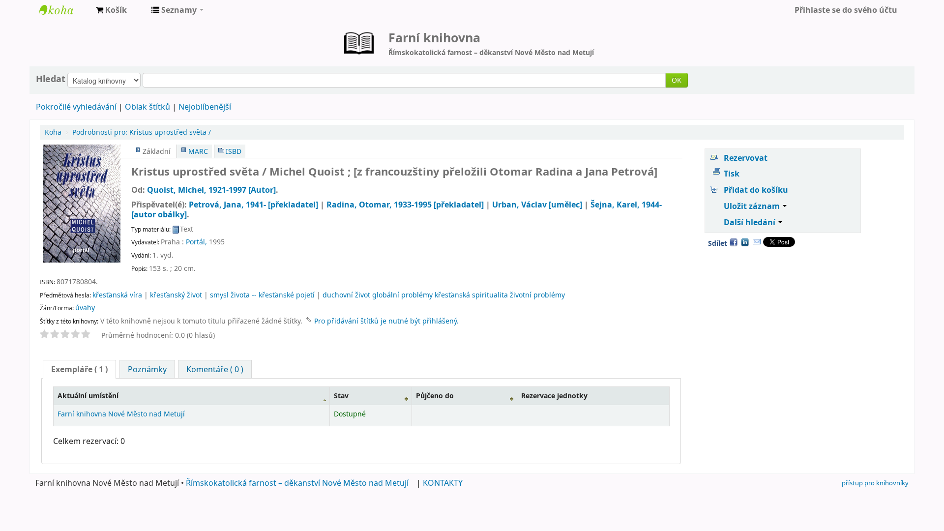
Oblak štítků (147, 106)
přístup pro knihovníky (875, 482)
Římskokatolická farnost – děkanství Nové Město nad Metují (297, 482)
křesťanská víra (117, 294)
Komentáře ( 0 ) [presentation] (214, 369)
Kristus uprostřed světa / (141, 132)
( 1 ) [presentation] (79, 369)
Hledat (50, 79)
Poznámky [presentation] (147, 369)
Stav (341, 395)
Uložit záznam (753, 206)
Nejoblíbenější (204, 106)
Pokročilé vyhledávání (76, 106)
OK (676, 80)
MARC (198, 151)
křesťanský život (176, 294)
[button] (111, 10)
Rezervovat (745, 157)
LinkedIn (745, 242)
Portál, (196, 241)
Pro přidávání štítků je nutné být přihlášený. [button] (386, 320)
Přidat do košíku (756, 189)
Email (757, 242)
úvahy (85, 307)
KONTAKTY (443, 482)
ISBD (233, 151)
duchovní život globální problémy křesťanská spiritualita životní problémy (444, 294)
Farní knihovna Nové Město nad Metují (63, 10)
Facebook (733, 242)
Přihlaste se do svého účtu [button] (846, 9)
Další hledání (750, 222)
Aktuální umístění (88, 395)
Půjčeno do (435, 395)
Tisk (731, 173)
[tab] (79, 369)
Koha (53, 132)
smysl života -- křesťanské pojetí (262, 294)
